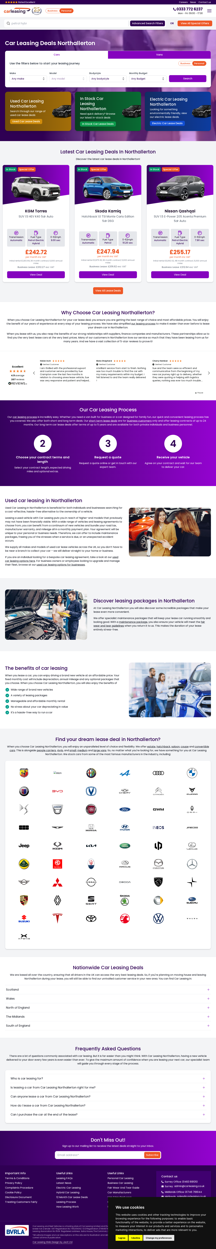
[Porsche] (24, 900)
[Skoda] (125, 900)
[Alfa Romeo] (91, 773)
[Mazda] (158, 864)
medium (82, 750)
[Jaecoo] (192, 828)
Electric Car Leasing (68, 1188)
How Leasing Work (67, 1207)
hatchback (163, 746)
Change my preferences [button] (159, 1238)
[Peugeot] (158, 882)
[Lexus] (192, 846)
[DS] (24, 809)
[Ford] (125, 809)
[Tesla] (57, 918)
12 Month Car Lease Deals (72, 1197)
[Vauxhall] (125, 918)
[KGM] (57, 846)
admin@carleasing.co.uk (189, 1186)
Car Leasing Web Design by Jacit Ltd (52, 1242)
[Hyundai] (125, 828)
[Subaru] (192, 900)
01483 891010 (190, 1182)
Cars (57, 54)
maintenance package (133, 622)
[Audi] (158, 773)
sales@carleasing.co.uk (191, 1196)
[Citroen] (158, 791)
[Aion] (57, 773)
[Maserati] (91, 864)
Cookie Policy (13, 1192)
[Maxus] (125, 864)
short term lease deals (103, 421)
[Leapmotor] (158, 846)
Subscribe (152, 1155)
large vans (99, 750)
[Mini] (24, 882)
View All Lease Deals (108, 290)
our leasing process (143, 323)
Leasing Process (66, 1202)
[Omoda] (125, 882)
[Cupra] (192, 791)
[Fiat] (91, 809)
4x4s (60, 750)
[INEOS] (158, 828)
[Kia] (91, 846)
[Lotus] (24, 864)
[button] (34, 373)
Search (187, 78)
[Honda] (91, 828)
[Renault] (57, 900)
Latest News (63, 1183)
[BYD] (57, 791)
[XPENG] (24, 937)
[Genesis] (57, 828)
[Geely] (24, 828)
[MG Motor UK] (57, 864)
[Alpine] (125, 773)
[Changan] (91, 791)
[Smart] (158, 900)
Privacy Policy (13, 1183)
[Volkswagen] (158, 918)
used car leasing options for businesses (61, 565)
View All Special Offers (195, 23)
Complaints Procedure (19, 1188)
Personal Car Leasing (120, 1178)
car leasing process (25, 417)
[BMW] (192, 773)
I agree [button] (121, 1238)
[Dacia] (57, 809)
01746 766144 (193, 1192)
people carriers (46, 750)
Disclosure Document (18, 1197)
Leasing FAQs (64, 1178)
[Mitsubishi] (57, 882)
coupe (185, 746)
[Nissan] (91, 882)
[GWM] (158, 809)
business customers (139, 421)
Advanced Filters (147, 23)
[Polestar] (192, 882)
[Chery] (125, 791)
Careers (183, 2)
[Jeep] (24, 846)
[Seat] (91, 900)
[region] (121, 373)
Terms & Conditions (17, 1178)
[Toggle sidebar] (209, 11)
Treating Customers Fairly (21, 1202)
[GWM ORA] (192, 809)
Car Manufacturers (119, 1192)
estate (151, 746)
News (193, 2)
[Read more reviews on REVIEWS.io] (17, 384)
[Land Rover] (125, 846)
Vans (159, 54)
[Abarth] (24, 773)
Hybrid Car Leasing (67, 1192)
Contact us (204, 2)
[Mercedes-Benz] (192, 864)
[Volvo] (192, 918)
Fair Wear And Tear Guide (123, 1188)
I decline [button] (135, 1238)
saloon (175, 746)
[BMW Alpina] (24, 791)
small (73, 750)
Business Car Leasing (120, 1183)
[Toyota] (91, 918)
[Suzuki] (24, 918)
